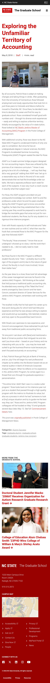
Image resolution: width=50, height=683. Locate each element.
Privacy (17, 678)
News (31, 645)
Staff (18, 55)
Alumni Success (19, 430)
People (8, 647)
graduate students (9, 436)
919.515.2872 (8, 587)
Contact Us (10, 638)
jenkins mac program (27, 436)
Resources (27, 678)
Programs (33, 636)
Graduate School (29, 433)
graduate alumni (14, 433)
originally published (22, 418)
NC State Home (10, 2)
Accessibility (7, 678)
